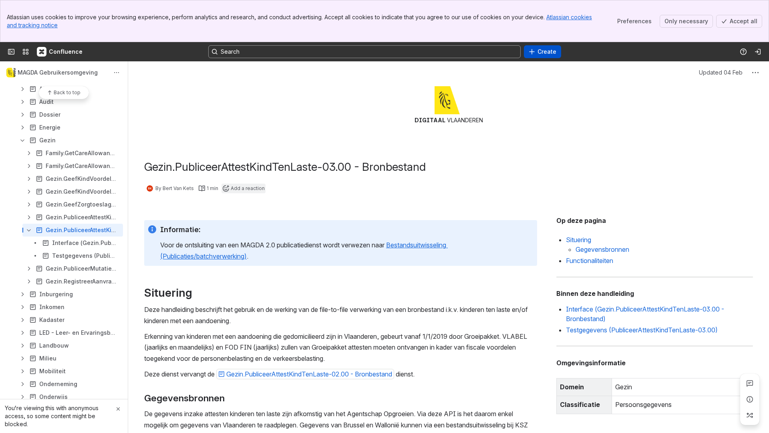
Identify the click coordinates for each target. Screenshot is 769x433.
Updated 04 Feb (721, 72)
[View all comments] (749, 383)
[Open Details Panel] (749, 399)
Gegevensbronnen (602, 249)
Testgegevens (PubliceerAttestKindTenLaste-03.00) (642, 330)
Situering (578, 240)
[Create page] (749, 415)
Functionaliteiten (589, 261)
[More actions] (116, 72)
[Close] (118, 409)
